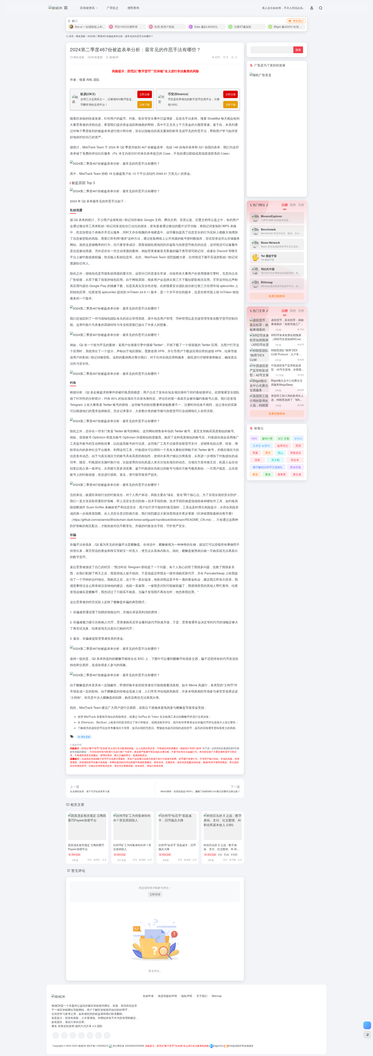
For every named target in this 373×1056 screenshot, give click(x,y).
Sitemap (217, 996)
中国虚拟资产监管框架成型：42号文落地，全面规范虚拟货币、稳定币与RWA (287, 369)
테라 (254, 438)
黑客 (257, 460)
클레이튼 (267, 438)
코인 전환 (283, 438)
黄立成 (297, 474)
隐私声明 (186, 996)
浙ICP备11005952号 (97, 1045)
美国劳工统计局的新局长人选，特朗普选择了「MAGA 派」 (287, 400)
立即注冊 (144, 94)
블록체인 (282, 445)
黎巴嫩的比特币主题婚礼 (268, 467)
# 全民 (234, 854)
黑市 (268, 453)
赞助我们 (298, 21)
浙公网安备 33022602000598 (128, 1045)
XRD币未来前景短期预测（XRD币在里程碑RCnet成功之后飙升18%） (287, 339)
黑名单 (295, 460)
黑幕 (255, 453)
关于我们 (201, 996)
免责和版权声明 (167, 996)
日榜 (284, 205)
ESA (230, 1045)
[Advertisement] (277, 135)
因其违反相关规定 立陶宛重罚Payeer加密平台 (86, 847)
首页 (71, 36)
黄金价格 (295, 467)
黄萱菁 (282, 474)
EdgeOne (218, 1045)
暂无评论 (78, 870)
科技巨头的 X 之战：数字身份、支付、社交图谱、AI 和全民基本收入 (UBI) (222, 849)
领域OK (113, 57)
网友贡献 (80, 36)
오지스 (298, 438)
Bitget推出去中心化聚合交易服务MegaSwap (286, 382)
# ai (220, 854)
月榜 (301, 205)
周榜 (293, 205)
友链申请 (148, 996)
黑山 (280, 453)
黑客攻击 (295, 453)
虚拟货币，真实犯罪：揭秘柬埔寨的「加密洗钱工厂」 (287, 322)
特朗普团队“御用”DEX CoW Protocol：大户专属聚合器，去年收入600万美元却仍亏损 (287, 356)
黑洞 (298, 445)
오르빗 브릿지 (261, 445)
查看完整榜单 (277, 296)
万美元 (172, 173)
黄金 (255, 474)
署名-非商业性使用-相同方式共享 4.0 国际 (76, 1026)
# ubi (226, 854)
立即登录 (155, 894)
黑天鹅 (275, 460)
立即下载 (144, 104)
